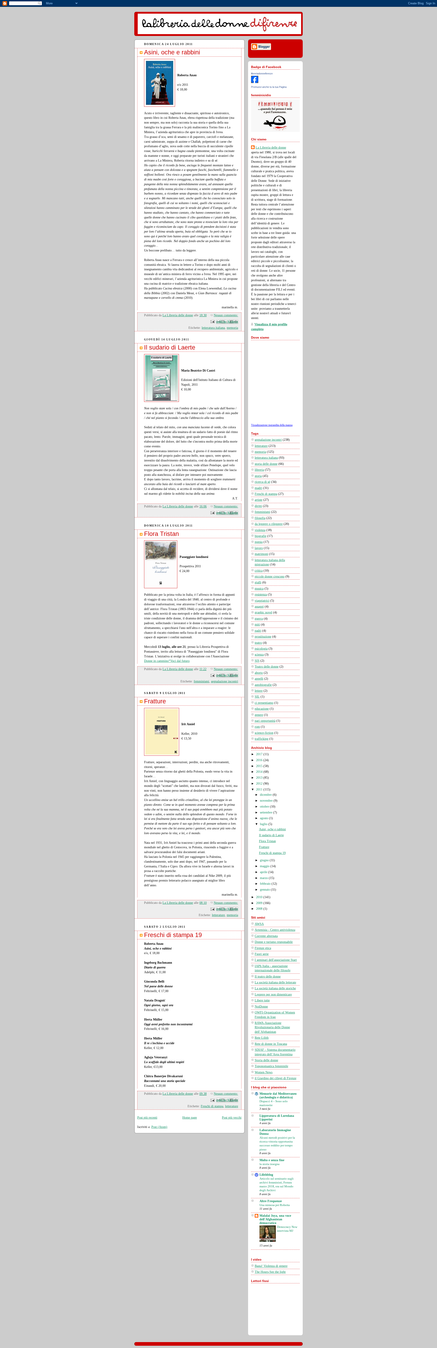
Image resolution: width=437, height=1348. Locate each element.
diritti (258, 506)
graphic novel (263, 612)
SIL (257, 696)
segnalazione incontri (224, 681)
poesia (259, 542)
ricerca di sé (262, 482)
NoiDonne (261, 1006)
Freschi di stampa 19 (173, 934)
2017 (259, 754)
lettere (259, 690)
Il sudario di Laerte (169, 347)
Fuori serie (262, 954)
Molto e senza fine (271, 1160)
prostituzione (263, 636)
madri (258, 488)
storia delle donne (266, 464)
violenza (260, 530)
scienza (259, 654)
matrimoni (261, 554)
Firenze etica (263, 948)
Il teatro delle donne (268, 976)
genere (259, 715)
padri (258, 630)
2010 (259, 897)
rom (257, 726)
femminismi (201, 681)
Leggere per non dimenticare (273, 994)
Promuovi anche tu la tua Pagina (269, 87)
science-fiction (264, 733)
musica (259, 588)
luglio (264, 824)
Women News (263, 1072)
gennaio (265, 889)
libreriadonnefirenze (262, 73)
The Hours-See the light (270, 1272)
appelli (259, 678)
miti (257, 624)
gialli (258, 582)
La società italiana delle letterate (275, 982)
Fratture (155, 701)
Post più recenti (147, 1117)
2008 (259, 908)
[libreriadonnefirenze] (254, 82)
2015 (259, 766)
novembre (267, 800)
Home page (189, 1117)
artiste (258, 500)
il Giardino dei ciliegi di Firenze (275, 1078)
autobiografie (263, 685)
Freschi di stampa (212, 1106)
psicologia (261, 648)
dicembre (266, 794)
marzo (264, 878)
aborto (259, 672)
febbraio (266, 883)
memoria (232, 327)
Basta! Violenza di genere (271, 1266)
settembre (266, 812)
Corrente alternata (266, 936)
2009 (259, 903)
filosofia (260, 518)
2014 (259, 771)
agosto (264, 818)
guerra (259, 618)
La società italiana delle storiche (275, 988)
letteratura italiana (213, 327)
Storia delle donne (266, 1060)
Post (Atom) (159, 1127)
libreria (259, 469)
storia (258, 476)
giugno (265, 860)
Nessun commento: (226, 315)
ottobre (265, 806)
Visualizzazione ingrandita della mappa (271, 425)
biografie (260, 536)
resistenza (261, 594)
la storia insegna (269, 1164)
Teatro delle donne (267, 666)
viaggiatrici (262, 600)
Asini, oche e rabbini (172, 52)
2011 (259, 789)
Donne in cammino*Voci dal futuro (167, 661)
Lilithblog (266, 1174)
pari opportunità (265, 720)
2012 (259, 783)
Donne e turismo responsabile (274, 942)
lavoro (259, 548)
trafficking (261, 738)
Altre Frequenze (270, 1201)
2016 (259, 760)
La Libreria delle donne (271, 147)
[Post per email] (212, 321)
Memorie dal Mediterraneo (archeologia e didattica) (278, 1095)
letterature (218, 915)
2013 (259, 777)
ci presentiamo (264, 702)
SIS (257, 660)
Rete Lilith (262, 1037)
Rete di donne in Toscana (271, 1044)
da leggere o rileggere (269, 524)
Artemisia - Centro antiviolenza (275, 930)
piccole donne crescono (270, 576)
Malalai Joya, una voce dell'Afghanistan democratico (275, 1219)
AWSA (259, 924)
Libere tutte (262, 1000)
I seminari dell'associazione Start (276, 960)
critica (259, 570)
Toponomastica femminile (271, 1066)
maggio (265, 866)
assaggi (259, 606)
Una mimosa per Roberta (274, 1205)
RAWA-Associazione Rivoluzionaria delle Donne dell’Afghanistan (272, 1027)
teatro (258, 642)
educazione (262, 708)
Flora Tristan (161, 533)
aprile (264, 872)
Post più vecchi (231, 1117)
